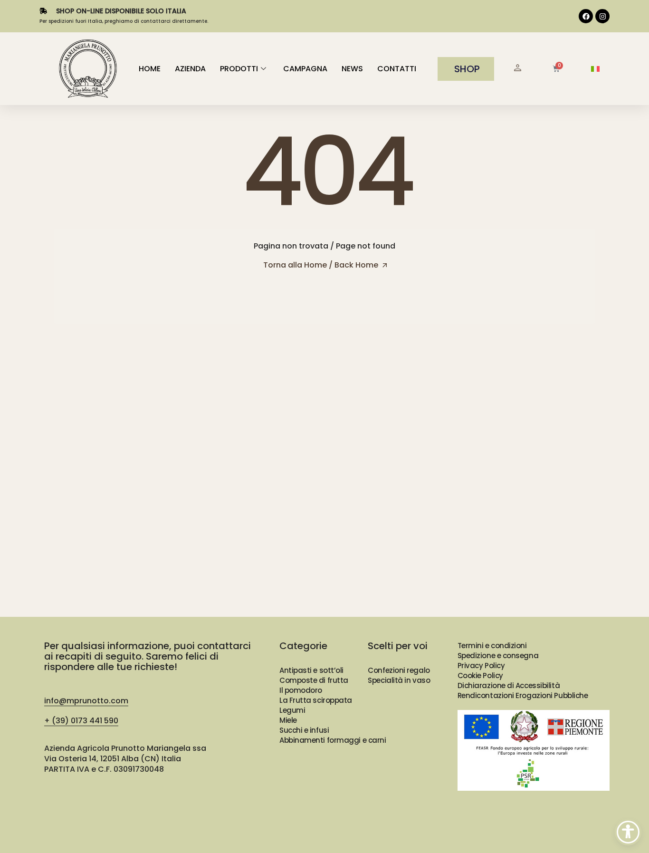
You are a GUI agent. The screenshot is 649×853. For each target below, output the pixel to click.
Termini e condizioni (492, 646)
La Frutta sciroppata (315, 700)
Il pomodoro (300, 690)
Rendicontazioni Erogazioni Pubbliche (523, 695)
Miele (288, 720)
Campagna (305, 68)
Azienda (190, 68)
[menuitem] (595, 69)
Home (150, 68)
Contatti (396, 68)
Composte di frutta (313, 680)
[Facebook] (586, 16)
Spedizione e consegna (498, 656)
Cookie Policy (480, 675)
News (352, 68)
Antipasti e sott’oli (311, 670)
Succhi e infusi (304, 730)
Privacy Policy (481, 666)
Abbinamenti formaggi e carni (332, 740)
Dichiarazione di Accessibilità (509, 685)
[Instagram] (602, 16)
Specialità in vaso (399, 680)
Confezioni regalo (398, 670)
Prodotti (239, 68)
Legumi (292, 710)
